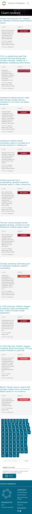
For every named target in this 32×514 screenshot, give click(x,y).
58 (18, 447)
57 (14, 447)
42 (10, 440)
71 (14, 455)
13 (16, 424)
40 (3, 440)
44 (18, 440)
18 (6, 428)
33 (3, 436)
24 (28, 428)
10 (6, 424)
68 (3, 455)
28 (14, 432)
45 (21, 440)
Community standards (7, 507)
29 (17, 432)
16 (27, 424)
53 (25, 444)
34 (6, 436)
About (2, 505)
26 (6, 432)
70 (10, 455)
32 (29, 432)
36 (14, 436)
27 (10, 432)
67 (26, 451)
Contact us (20, 505)
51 (18, 444)
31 (25, 432)
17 (3, 428)
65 (18, 451)
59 (22, 447)
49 (10, 444)
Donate (11, 476)
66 (22, 451)
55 (6, 447)
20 (14, 428)
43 (14, 440)
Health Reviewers (22, 495)
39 (25, 436)
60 (26, 447)
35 (10, 436)
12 (13, 424)
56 (10, 447)
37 (18, 436)
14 (20, 424)
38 (22, 436)
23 (24, 428)
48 (6, 444)
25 (3, 432)
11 (9, 424)
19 (10, 428)
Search (26, 460)
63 (10, 451)
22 (21, 428)
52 (21, 444)
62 (6, 451)
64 (14, 451)
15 (23, 424)
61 (3, 451)
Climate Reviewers (22, 492)
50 (14, 444)
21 (17, 428)
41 (6, 440)
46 (25, 440)
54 (3, 447)
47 (3, 444)
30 (21, 432)
